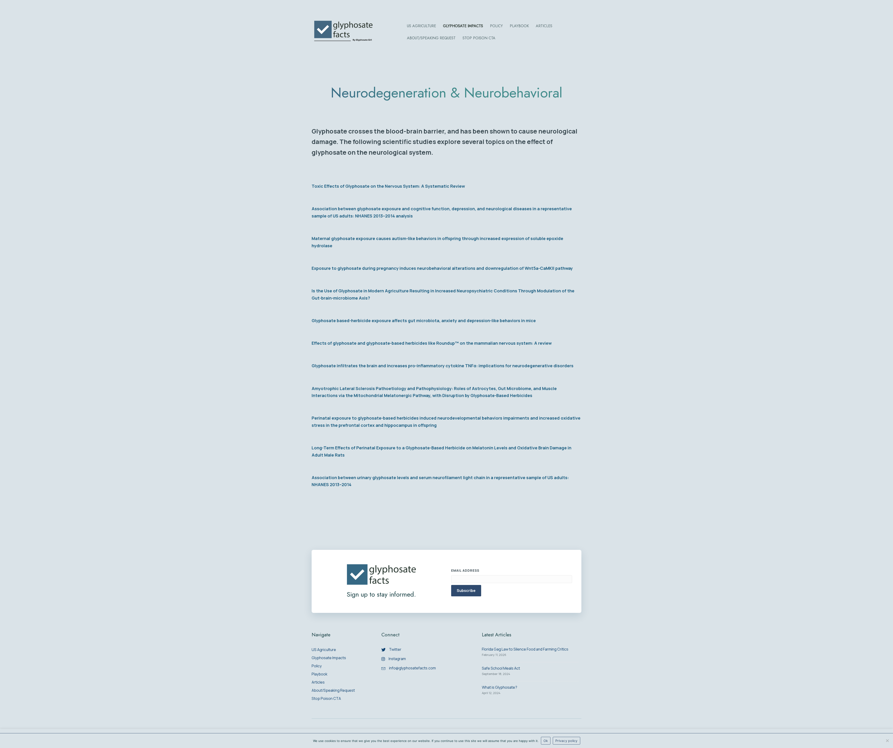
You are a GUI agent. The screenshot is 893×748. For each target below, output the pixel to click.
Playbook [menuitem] (319, 674)
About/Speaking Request (431, 38)
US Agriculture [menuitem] (324, 650)
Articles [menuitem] (318, 682)
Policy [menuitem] (317, 666)
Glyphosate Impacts (463, 26)
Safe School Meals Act (501, 668)
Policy (496, 26)
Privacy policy (566, 741)
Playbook (519, 26)
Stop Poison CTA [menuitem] (326, 699)
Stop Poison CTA (479, 38)
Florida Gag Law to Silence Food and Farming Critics (525, 649)
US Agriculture (421, 26)
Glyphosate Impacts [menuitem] (329, 658)
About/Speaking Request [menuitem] (333, 690)
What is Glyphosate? (499, 687)
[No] (887, 740)
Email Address (465, 570)
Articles (544, 26)
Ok (545, 741)
